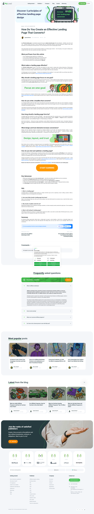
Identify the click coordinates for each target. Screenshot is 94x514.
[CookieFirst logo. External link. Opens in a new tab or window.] (34, 249)
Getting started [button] (31, 3)
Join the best (14, 441)
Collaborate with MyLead (15, 486)
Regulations (51, 486)
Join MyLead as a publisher (46, 162)
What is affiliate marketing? (33, 285)
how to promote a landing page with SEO (43, 73)
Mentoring (64, 3)
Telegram (68, 226)
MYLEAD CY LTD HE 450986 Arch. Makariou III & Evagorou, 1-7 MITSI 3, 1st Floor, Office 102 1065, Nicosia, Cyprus (77, 490)
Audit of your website (14, 484)
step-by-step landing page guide (27, 95)
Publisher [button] (40, 3)
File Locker (32, 499)
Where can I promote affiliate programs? (35, 317)
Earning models (33, 481)
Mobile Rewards (33, 501)
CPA (30, 484)
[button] (89, 3)
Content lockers (33, 494)
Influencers (12, 488)
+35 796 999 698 (74, 484)
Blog (53, 3)
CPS (30, 486)
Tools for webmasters (34, 503)
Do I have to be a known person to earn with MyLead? (38, 323)
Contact (58, 3)
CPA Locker (32, 495)
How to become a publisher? (15, 479)
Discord (61, 226)
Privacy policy (52, 488)
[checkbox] (35, 258)
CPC (30, 490)
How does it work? (13, 481)
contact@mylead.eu (75, 479)
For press (51, 479)
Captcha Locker (33, 497)
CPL (30, 482)
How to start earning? (31, 311)
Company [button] (47, 3)
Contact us (68, 279)
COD (30, 492)
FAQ (11, 494)
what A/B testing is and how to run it (49, 158)
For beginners (12, 482)
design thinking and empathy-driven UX (43, 146)
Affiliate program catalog (34, 479)
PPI (30, 488)
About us (51, 481)
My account (83, 3)
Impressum (51, 484)
